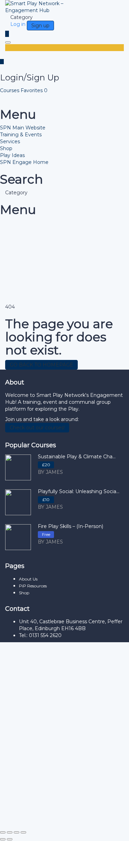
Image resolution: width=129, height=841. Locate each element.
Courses (10, 90)
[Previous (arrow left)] (3, 839)
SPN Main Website (22, 128)
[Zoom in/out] (3, 832)
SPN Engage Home (24, 162)
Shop (6, 148)
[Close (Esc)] (23, 832)
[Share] (16, 832)
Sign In (61, 817)
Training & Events (21, 134)
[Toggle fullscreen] (9, 832)
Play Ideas (12, 155)
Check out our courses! (37, 427)
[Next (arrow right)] (9, 839)
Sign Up (42, 817)
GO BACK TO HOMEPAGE (41, 365)
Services (10, 141)
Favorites (34, 90)
